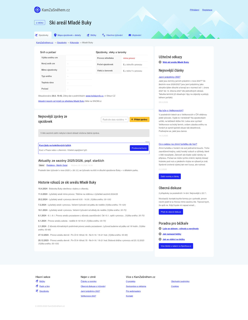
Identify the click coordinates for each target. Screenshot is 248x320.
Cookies (175, 286)
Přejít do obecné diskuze (171, 211)
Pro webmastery (133, 291)
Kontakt (129, 295)
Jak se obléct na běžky (174, 239)
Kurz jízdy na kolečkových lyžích (55, 145)
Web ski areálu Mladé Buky (176, 62)
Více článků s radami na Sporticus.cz (176, 245)
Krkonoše (74, 42)
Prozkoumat (139, 148)
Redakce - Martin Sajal (57, 165)
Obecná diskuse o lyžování (93, 286)
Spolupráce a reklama (136, 286)
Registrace (207, 9)
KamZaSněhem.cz (52, 9)
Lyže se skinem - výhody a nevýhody (181, 228)
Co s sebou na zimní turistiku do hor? (178, 144)
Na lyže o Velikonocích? (171, 110)
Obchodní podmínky (180, 281)
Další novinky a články (170, 176)
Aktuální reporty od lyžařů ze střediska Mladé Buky (61, 101)
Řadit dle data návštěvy (114, 119)
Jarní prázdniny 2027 (169, 76)
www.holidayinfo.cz (94, 95)
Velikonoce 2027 (88, 295)
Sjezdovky (62, 42)
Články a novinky (88, 281)
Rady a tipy (44, 286)
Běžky (42, 281)
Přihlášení (194, 9)
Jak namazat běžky (172, 233)
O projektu (130, 281)
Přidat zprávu (140, 119)
